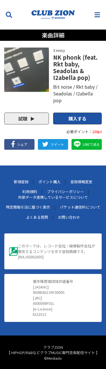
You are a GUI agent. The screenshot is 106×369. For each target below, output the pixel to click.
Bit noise (62, 86)
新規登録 (21, 181)
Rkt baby (85, 86)
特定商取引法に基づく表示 (28, 207)
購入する (77, 118)
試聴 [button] (23, 118)
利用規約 (29, 191)
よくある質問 (37, 217)
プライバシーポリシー (65, 191)
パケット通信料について (80, 207)
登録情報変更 (81, 181)
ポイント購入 (49, 181)
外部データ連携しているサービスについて (53, 197)
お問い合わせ (69, 217)
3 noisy (59, 50)
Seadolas (62, 93)
